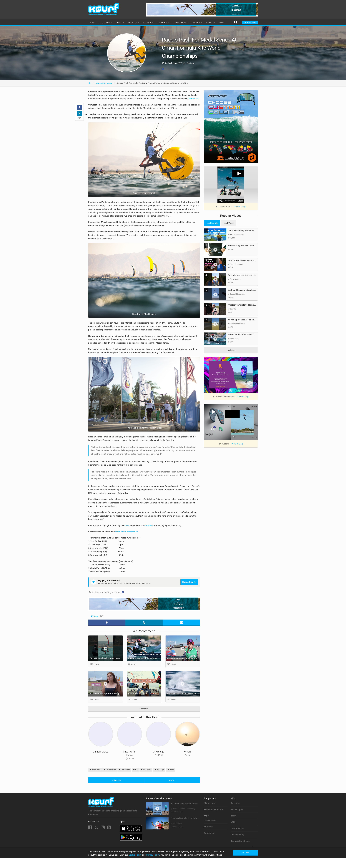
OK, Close (245, 853)
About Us (208, 826)
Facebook (149, 525)
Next (171, 780)
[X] (96, 828)
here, (127, 525)
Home (92, 22)
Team (233, 815)
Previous (117, 780)
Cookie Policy (237, 828)
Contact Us (209, 833)
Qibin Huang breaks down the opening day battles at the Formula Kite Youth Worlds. (106, 658)
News (119, 22)
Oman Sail (194, 98)
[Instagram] (103, 828)
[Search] (235, 22)
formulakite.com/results (126, 531)
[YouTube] (109, 828)
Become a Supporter (213, 809)
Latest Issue (104, 22)
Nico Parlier (129, 751)
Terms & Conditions (240, 841)
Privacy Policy (237, 834)
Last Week (229, 223)
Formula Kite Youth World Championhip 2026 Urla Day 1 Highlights (144, 658)
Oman (187, 751)
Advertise (235, 803)
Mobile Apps (237, 809)
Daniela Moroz (100, 751)
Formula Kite (125, 770)
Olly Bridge (158, 751)
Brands (196, 22)
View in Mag (239, 206)
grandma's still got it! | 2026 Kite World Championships (144, 693)
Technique (162, 22)
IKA (136, 770)
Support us (187, 582)
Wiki (233, 822)
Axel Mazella (96, 770)
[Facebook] (90, 828)
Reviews (147, 22)
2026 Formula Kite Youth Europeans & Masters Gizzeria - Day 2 (106, 693)
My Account (209, 803)
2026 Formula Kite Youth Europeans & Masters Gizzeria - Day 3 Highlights (183, 658)
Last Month (212, 223)
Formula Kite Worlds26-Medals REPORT (183, 693)
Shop (221, 22)
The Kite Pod (133, 22)
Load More (144, 709)
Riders (209, 22)
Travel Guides (180, 22)
